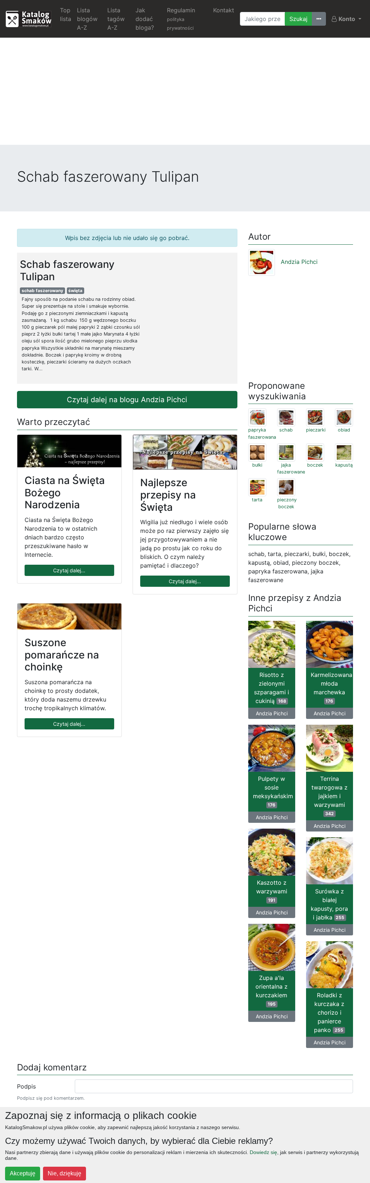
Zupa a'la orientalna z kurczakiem (271, 990)
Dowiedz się (263, 1152)
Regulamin (181, 19)
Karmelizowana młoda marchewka (331, 687)
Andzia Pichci (299, 261)
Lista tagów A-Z (116, 19)
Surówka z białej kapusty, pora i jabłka (329, 904)
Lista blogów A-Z (87, 19)
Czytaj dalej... (69, 570)
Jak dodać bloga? (144, 19)
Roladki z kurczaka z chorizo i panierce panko (329, 1012)
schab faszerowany (42, 290)
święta (75, 290)
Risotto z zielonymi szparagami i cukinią (271, 687)
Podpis (26, 1086)
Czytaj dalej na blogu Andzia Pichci (127, 399)
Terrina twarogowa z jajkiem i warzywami (329, 795)
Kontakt (223, 10)
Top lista (65, 14)
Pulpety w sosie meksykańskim (273, 791)
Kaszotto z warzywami (271, 891)
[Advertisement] (185, 94)
